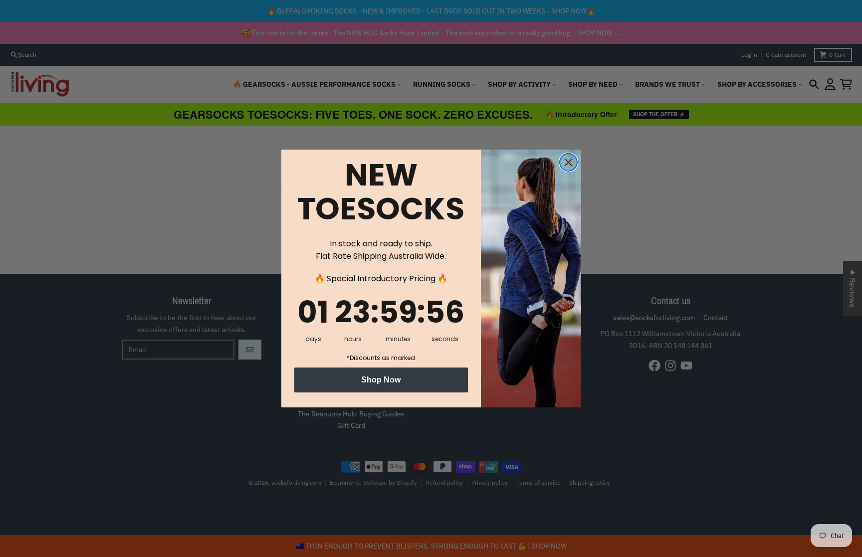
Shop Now (381, 379)
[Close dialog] (568, 162)
